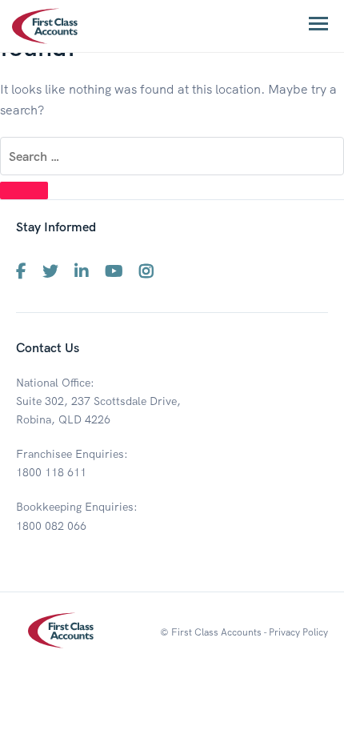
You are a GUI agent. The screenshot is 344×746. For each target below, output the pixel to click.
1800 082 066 (51, 526)
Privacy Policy (298, 632)
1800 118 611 (51, 472)
